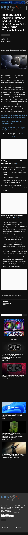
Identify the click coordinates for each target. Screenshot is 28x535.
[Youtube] (16, 530)
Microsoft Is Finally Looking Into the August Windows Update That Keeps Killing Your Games (12, 415)
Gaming (3, 418)
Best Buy (6, 295)
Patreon (19, 527)
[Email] (16, 44)
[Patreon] (16, 528)
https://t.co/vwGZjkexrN (9, 130)
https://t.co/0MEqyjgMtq (18, 128)
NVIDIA (19, 295)
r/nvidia (18, 163)
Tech (8, 35)
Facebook (6, 527)
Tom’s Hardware (18, 218)
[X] (10, 44)
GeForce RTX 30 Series (12, 295)
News (3, 35)
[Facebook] (7, 44)
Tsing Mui (6, 39)
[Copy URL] (19, 44)
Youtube (19, 530)
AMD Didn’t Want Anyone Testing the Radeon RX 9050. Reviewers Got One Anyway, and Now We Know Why (13, 377)
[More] (22, 44)
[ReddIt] (13, 44)
